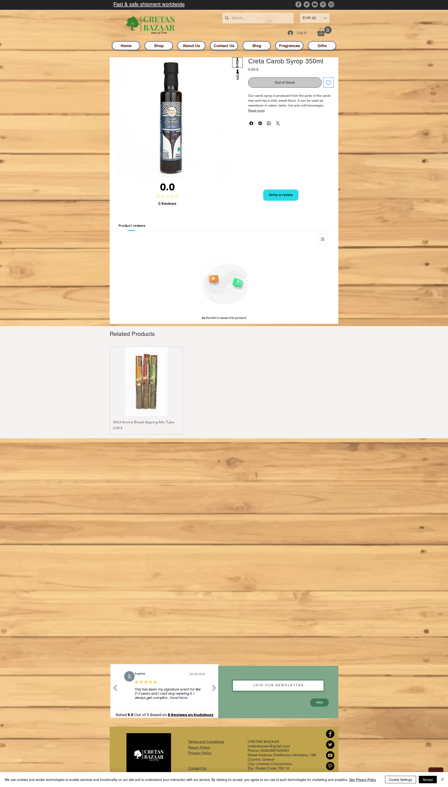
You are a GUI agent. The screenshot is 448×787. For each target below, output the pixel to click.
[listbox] (315, 18)
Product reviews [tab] (132, 225)
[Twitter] (307, 4)
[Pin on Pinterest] (260, 123)
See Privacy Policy (362, 779)
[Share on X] (278, 123)
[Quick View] (146, 381)
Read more (256, 110)
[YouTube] (315, 4)
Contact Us (197, 768)
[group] (224, 390)
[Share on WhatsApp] (269, 123)
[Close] (442, 779)
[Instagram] (331, 4)
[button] (315, 18)
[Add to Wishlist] (328, 82)
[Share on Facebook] (251, 123)
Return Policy (199, 747)
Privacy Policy (199, 753)
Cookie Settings (400, 779)
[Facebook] (298, 4)
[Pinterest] (323, 4)
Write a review (281, 195)
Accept (428, 779)
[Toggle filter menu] (322, 239)
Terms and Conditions (206, 741)
